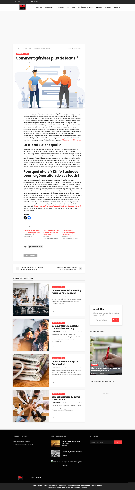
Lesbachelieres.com (67, 487)
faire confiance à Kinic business (71, 140)
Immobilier (71, 7)
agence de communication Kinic (93, 485)
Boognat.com (52, 487)
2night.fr (59, 487)
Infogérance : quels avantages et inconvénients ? (72, 452)
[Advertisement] (67, 25)
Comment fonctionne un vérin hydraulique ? (71, 442)
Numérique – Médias (85, 7)
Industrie (48, 7)
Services (39, 7)
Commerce (59, 7)
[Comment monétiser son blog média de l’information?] (31, 299)
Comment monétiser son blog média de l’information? (66, 291)
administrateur (20, 62)
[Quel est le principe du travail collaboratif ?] (31, 406)
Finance (98, 7)
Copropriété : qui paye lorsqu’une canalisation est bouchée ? (72, 462)
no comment (34, 62)
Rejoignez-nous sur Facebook (102, 381)
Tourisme (108, 7)
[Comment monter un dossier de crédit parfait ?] (106, 355)
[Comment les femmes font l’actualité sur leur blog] (31, 335)
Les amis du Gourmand (80, 487)
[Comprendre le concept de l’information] (31, 370)
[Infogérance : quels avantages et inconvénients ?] (55, 453)
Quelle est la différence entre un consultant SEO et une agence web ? (51, 232)
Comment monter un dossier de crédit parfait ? (105, 369)
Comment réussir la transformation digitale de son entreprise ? (69, 232)
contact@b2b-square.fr (23, 441)
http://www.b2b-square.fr (25, 445)
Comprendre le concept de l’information (65, 362)
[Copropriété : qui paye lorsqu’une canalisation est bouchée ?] (55, 461)
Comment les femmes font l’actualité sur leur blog (65, 327)
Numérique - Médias (22, 53)
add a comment (30, 255)
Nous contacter (36, 477)
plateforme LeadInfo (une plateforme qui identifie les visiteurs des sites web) (57, 206)
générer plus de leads (44, 62)
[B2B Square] (23, 7)
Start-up (117, 7)
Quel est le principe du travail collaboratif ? (66, 398)
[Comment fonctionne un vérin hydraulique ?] (55, 443)
